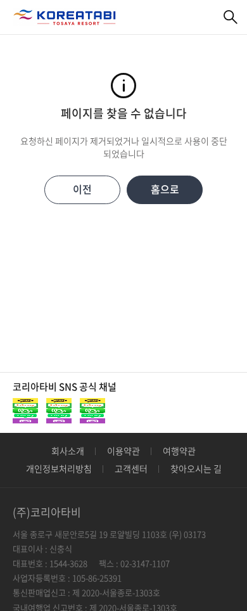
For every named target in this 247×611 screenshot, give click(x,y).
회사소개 (67, 450)
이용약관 (123, 450)
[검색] (231, 17)
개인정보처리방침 (59, 468)
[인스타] (92, 410)
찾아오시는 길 (196, 468)
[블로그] (59, 410)
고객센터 (131, 468)
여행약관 (179, 450)
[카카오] (25, 410)
